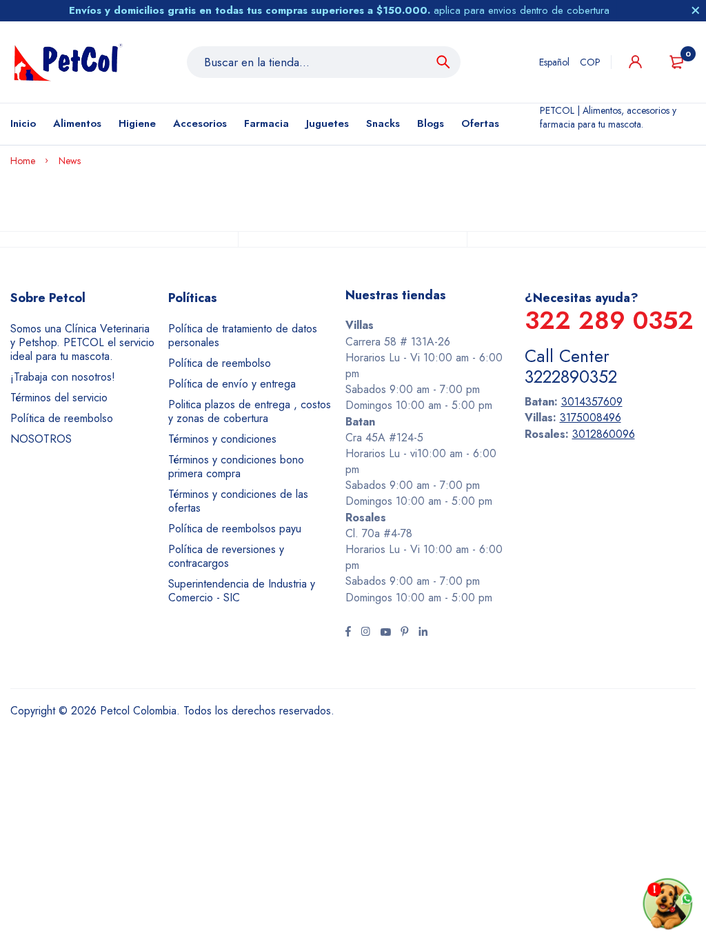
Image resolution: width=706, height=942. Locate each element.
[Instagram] (365, 633)
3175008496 (590, 417)
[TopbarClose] (695, 10)
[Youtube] (385, 633)
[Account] (635, 61)
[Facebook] (348, 633)
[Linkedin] (422, 633)
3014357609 (592, 402)
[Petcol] (68, 62)
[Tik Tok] (405, 633)
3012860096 (603, 434)
